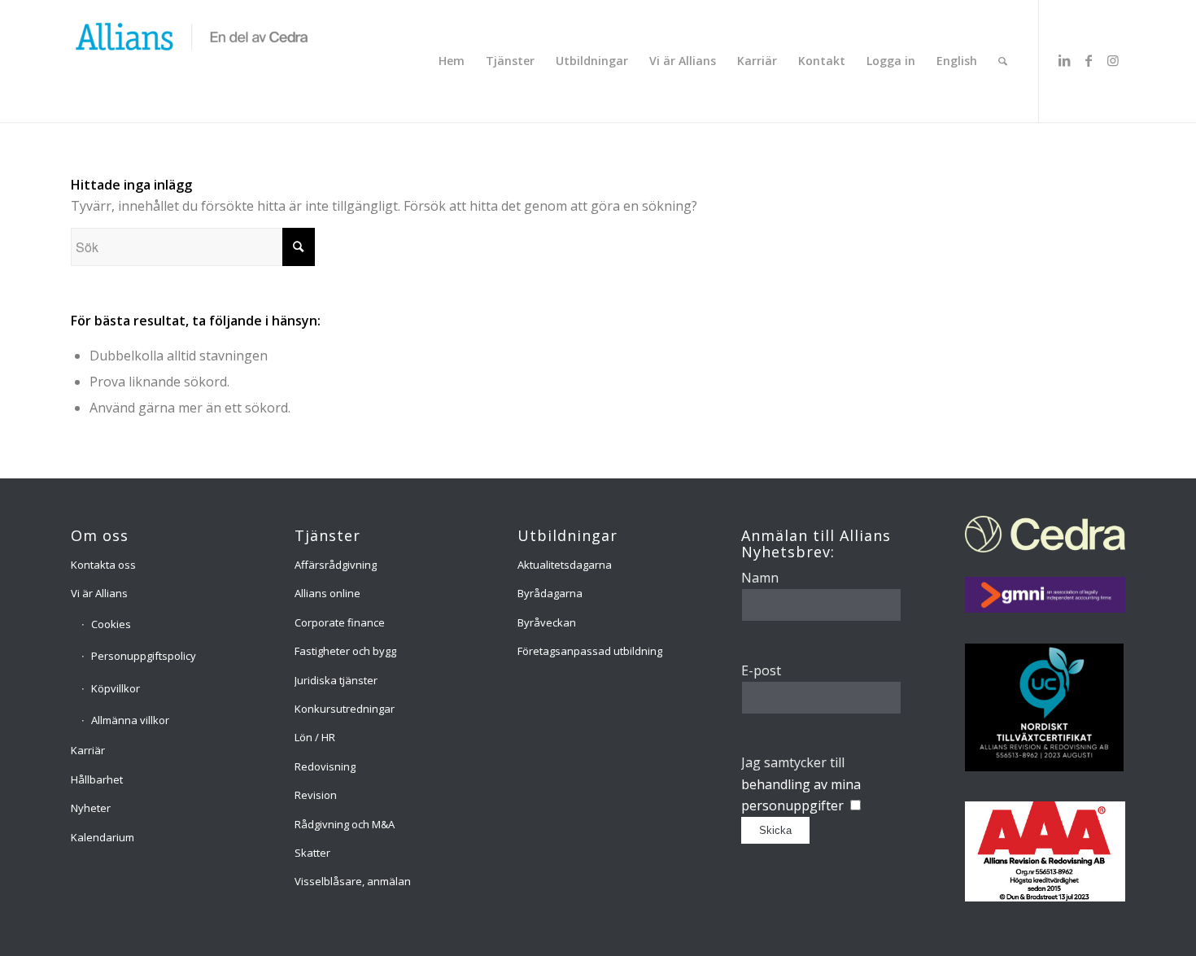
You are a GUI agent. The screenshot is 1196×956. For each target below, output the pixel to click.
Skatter (312, 852)
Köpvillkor (115, 688)
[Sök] (1003, 61)
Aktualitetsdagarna (564, 564)
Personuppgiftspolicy (143, 655)
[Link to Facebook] (1088, 60)
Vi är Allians (99, 593)
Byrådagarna (550, 593)
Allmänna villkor (130, 720)
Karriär (88, 750)
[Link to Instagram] (1113, 60)
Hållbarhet (97, 779)
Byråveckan (546, 622)
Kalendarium (102, 837)
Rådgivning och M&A (345, 824)
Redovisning (325, 766)
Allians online (327, 593)
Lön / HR (315, 737)
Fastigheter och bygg (345, 651)
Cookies (111, 624)
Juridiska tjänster (336, 680)
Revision (316, 795)
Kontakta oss (103, 564)
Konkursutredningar (345, 708)
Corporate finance (340, 622)
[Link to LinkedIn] (1064, 60)
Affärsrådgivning (336, 564)
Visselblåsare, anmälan (353, 881)
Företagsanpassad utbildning (589, 651)
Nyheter (91, 808)
